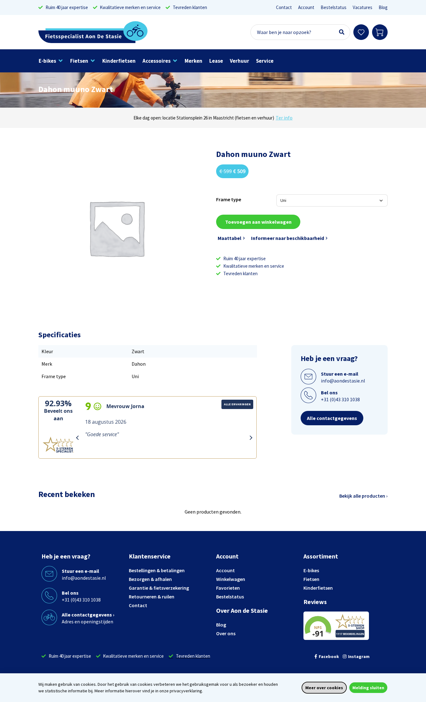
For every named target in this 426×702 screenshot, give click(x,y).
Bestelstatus (333, 7)
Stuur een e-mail (339, 374)
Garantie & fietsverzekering (159, 588)
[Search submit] (341, 32)
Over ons (225, 633)
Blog (383, 7)
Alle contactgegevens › (88, 615)
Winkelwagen (230, 579)
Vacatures (362, 7)
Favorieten (228, 588)
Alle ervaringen (237, 404)
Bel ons (329, 392)
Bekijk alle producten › (363, 496)
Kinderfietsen (318, 588)
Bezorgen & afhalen (150, 579)
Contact (284, 7)
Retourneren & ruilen (151, 596)
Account (306, 7)
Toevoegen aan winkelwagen (258, 222)
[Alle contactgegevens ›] (49, 617)
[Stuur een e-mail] (308, 376)
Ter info (284, 117)
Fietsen (311, 579)
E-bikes (311, 570)
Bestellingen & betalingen (157, 570)
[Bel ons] (308, 395)
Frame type (228, 199)
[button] (51, 60)
